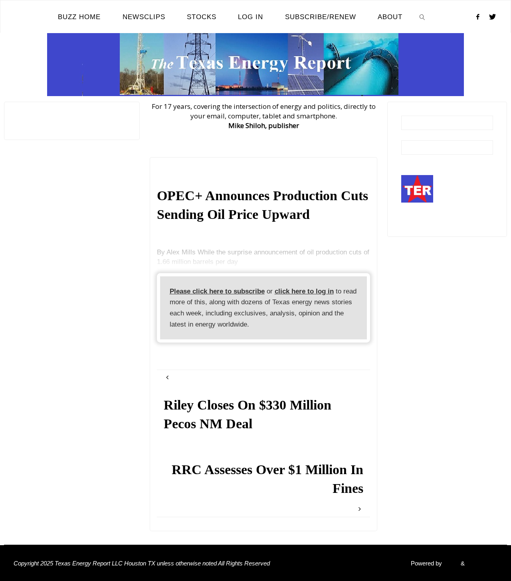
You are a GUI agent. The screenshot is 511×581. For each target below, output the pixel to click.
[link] (422, 16)
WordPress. (481, 563)
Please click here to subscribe (217, 291)
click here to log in (304, 291)
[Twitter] (492, 16)
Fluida (450, 563)
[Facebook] (477, 16)
